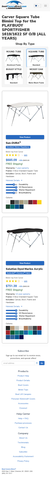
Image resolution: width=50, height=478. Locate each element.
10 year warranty (23, 294)
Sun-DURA (13, 143)
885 (25, 155)
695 (25, 281)
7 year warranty (22, 168)
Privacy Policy (23, 461)
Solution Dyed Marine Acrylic (24, 269)
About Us (23, 438)
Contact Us (23, 427)
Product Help (23, 376)
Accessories (23, 403)
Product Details (23, 380)
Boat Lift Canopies (23, 394)
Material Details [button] (13, 180)
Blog (23, 447)
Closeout (23, 408)
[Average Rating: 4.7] (13, 155)
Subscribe (23, 451)
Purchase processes (23, 423)
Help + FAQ (23, 418)
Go (42, 363)
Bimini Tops (23, 389)
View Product (25, 137)
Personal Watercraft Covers (23, 399)
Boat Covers (23, 385)
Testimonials (23, 442)
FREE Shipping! (14, 163)
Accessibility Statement (23, 456)
